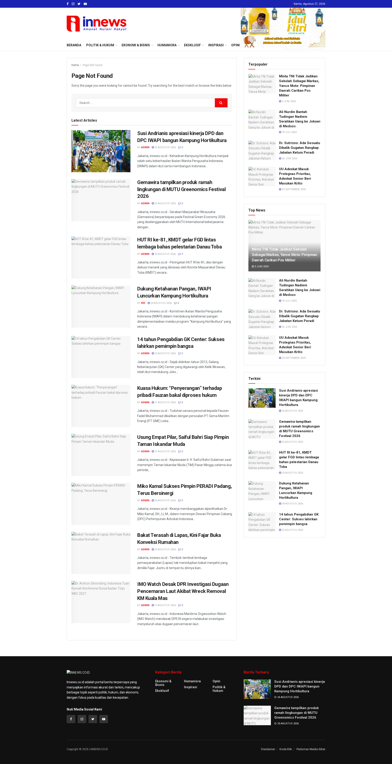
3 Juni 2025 (288, 101)
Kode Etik (285, 749)
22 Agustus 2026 (165, 353)
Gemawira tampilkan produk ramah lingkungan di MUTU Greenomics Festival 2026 (181, 189)
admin (145, 147)
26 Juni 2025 (289, 158)
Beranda (74, 45)
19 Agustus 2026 (165, 605)
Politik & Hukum (100, 45)
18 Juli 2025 (289, 132)
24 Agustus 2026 (161, 303)
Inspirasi (190, 687)
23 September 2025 (293, 189)
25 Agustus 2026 (165, 203)
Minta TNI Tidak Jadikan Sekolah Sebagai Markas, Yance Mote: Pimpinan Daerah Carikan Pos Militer (299, 85)
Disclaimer (268, 749)
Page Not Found (92, 65)
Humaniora (192, 681)
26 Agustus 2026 (165, 147)
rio (143, 303)
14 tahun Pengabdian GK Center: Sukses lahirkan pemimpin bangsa (298, 519)
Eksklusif (162, 691)
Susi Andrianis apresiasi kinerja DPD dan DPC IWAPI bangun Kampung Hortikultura (299, 686)
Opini (216, 681)
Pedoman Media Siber (310, 749)
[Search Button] (221, 102)
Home (75, 65)
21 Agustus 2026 (165, 402)
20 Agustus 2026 (165, 500)
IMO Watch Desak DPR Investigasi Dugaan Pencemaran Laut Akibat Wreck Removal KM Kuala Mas (182, 591)
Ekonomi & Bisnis (163, 683)
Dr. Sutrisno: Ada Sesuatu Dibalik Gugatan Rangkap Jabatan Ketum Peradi (299, 148)
